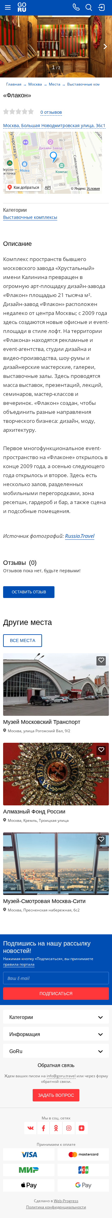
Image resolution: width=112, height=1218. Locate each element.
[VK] (30, 1128)
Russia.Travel (79, 535)
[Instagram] (69, 1128)
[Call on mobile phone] (76, 7)
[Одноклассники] (56, 1128)
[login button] (101, 7)
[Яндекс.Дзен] (81, 1128)
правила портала (19, 964)
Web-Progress (66, 1200)
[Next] (105, 47)
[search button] (88, 7)
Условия (93, 188)
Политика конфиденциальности (56, 1207)
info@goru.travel (61, 1075)
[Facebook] (43, 1128)
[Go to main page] (22, 8)
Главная (13, 84)
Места (54, 84)
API (48, 187)
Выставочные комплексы (30, 217)
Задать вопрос (56, 1095)
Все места (22, 640)
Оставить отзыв (29, 592)
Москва (35, 84)
